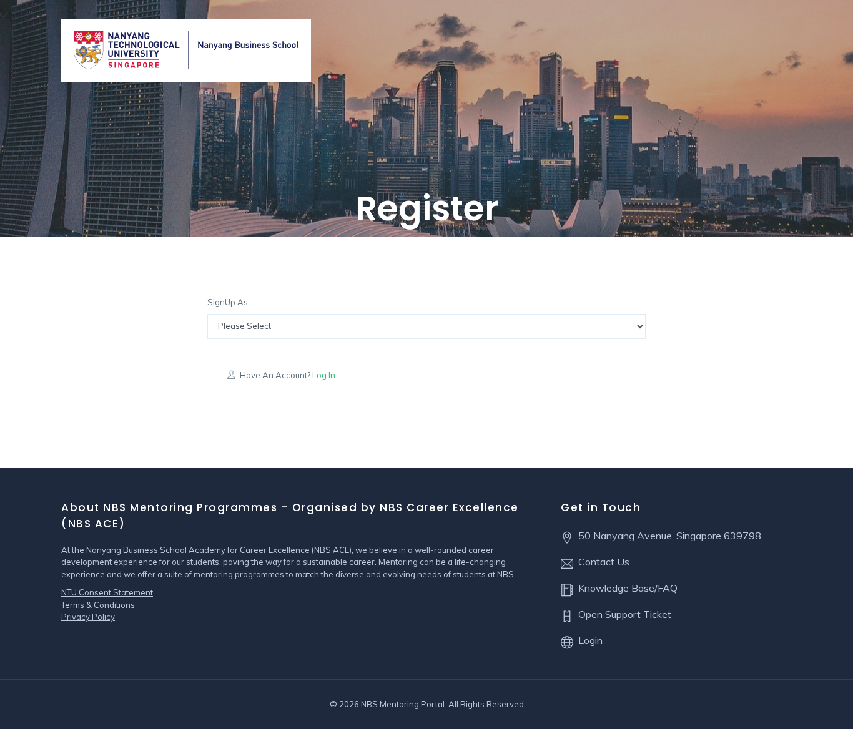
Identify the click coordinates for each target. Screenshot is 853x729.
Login (590, 640)
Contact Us (603, 561)
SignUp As (227, 302)
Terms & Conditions (98, 605)
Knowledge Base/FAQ (628, 588)
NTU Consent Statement (107, 592)
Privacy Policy (88, 617)
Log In (322, 375)
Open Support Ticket (624, 614)
